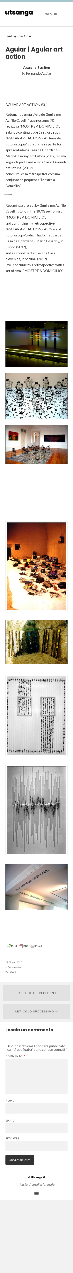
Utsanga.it (36, 1177)
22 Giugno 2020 (13, 962)
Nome (11, 1101)
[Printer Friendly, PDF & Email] (24, 945)
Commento (15, 1056)
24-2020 (11, 971)
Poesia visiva (14, 967)
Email (11, 1120)
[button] (36, 1194)
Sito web (12, 1138)
